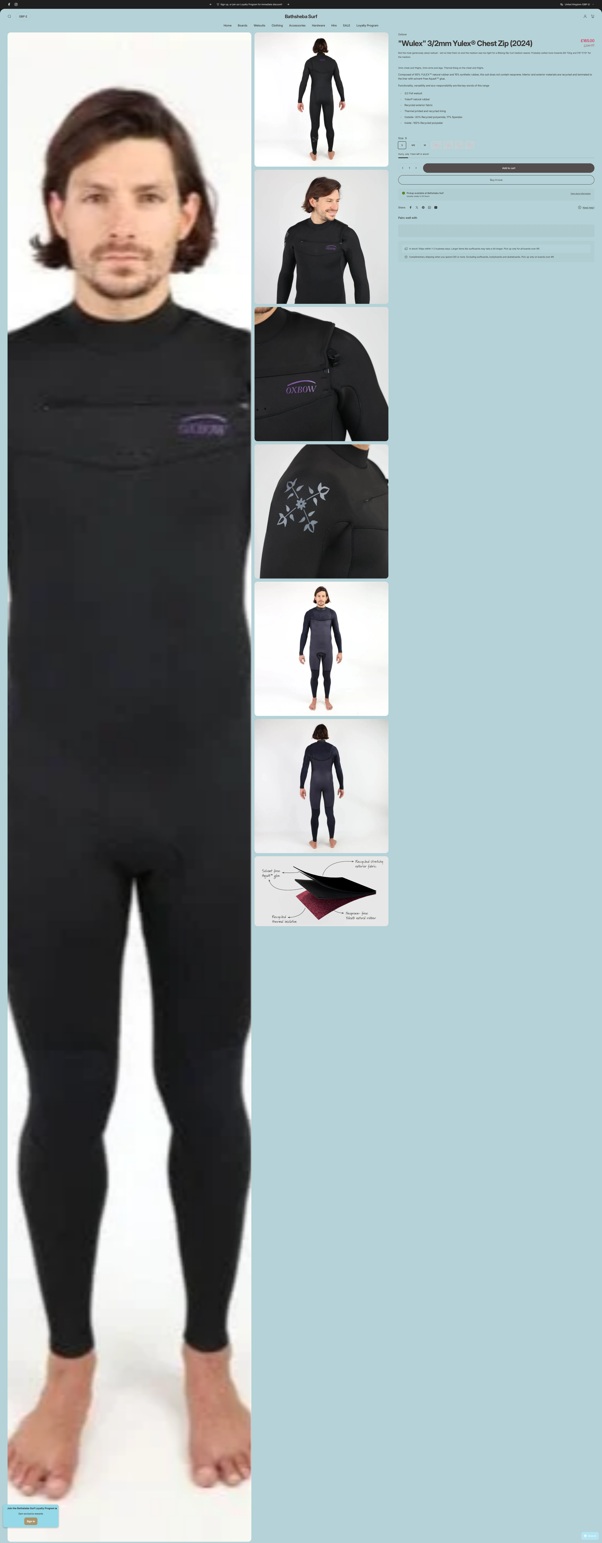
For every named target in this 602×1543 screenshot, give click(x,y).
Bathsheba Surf (301, 16)
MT (436, 145)
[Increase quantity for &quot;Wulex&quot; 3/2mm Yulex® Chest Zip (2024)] (416, 167)
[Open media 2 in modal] (321, 99)
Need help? (588, 207)
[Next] (288, 4)
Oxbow (402, 34)
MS (413, 145)
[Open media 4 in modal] (321, 374)
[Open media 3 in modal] (321, 237)
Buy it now (496, 179)
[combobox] (577, 4)
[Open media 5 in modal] (321, 511)
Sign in (31, 1521)
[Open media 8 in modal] (321, 891)
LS (448, 145)
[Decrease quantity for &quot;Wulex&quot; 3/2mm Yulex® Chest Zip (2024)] (402, 167)
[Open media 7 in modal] (321, 786)
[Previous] (210, 4)
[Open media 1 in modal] (129, 787)
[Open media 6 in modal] (321, 649)
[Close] (56, 1508)
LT (470, 145)
